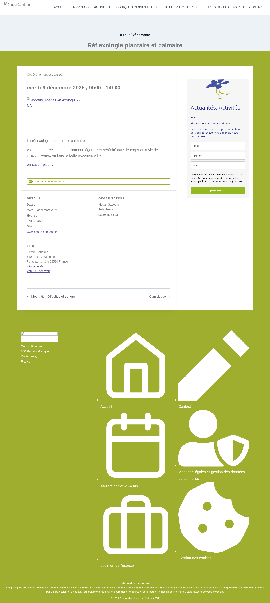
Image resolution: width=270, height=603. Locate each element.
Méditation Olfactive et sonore (52, 296)
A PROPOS (81, 7)
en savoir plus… (40, 165)
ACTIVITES (102, 7)
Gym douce (158, 296)
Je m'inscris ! (218, 190)
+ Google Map (36, 266)
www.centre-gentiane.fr (42, 231)
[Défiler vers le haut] (260, 595)
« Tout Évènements (135, 35)
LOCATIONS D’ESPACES (226, 7)
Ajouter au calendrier (48, 181)
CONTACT (256, 7)
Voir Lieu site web (38, 271)
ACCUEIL (60, 7)
